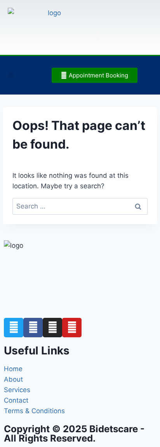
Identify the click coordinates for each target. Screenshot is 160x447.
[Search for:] (80, 206)
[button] (11, 75)
